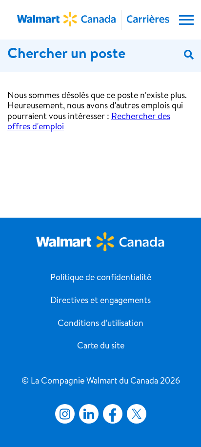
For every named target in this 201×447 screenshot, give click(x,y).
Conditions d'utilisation (100, 324)
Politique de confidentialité (100, 278)
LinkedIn (89, 414)
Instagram (65, 414)
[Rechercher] (189, 55)
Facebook (111, 414)
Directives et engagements (100, 301)
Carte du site (100, 346)
